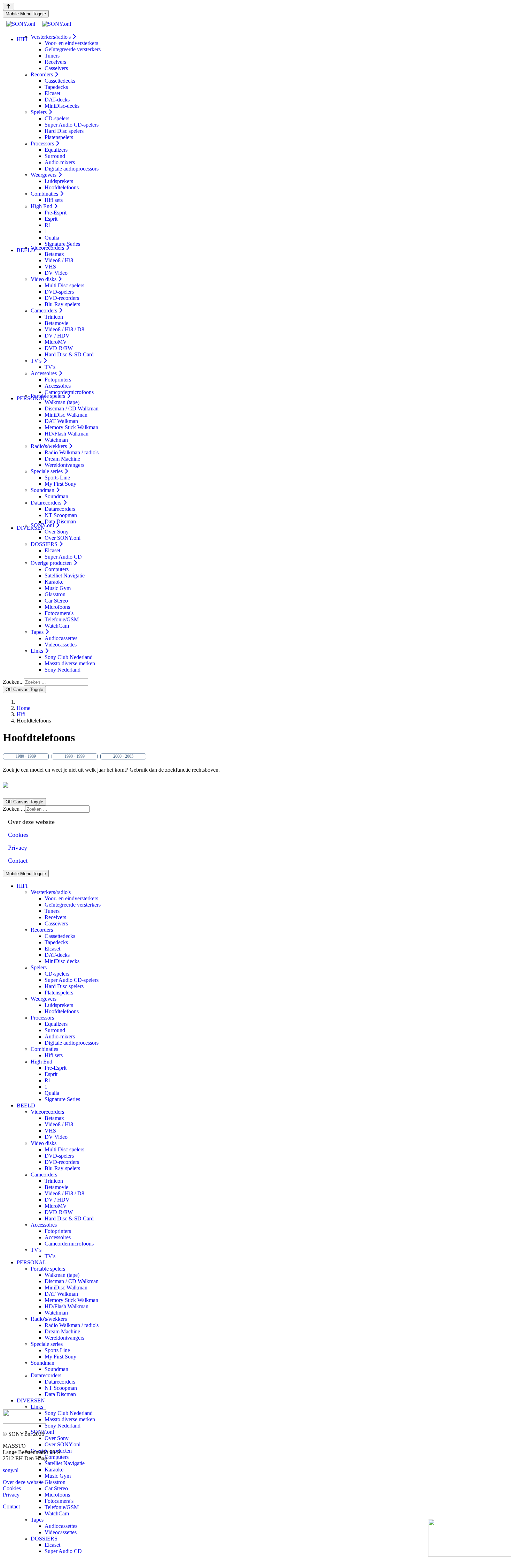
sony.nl (10, 1470)
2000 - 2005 (123, 756)
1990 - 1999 (74, 756)
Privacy (11, 1495)
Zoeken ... (14, 809)
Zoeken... (13, 682)
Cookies (12, 1488)
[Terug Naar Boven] (8, 6)
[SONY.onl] (39, 24)
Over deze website (23, 1482)
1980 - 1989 (26, 756)
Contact (11, 1506)
